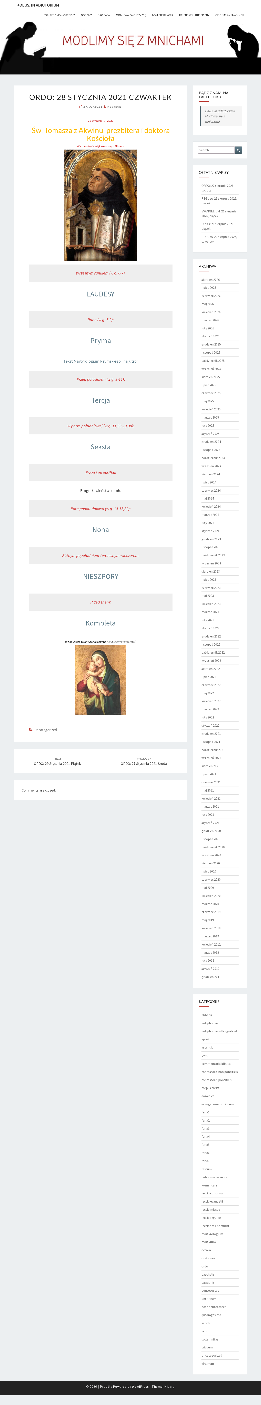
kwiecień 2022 (211, 701)
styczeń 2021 (210, 823)
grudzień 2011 (211, 977)
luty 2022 (207, 717)
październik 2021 (213, 750)
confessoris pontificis (216, 1080)
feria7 (205, 1161)
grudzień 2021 (211, 733)
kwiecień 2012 (211, 944)
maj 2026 (207, 304)
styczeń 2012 (210, 969)
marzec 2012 (210, 952)
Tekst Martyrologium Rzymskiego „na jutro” (100, 361)
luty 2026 (207, 328)
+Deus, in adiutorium (38, 5)
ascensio (207, 1047)
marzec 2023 (210, 612)
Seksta (101, 446)
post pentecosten (214, 1307)
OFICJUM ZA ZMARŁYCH (229, 15)
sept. (204, 1331)
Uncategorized (45, 729)
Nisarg (169, 1386)
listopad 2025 (210, 352)
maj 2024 (207, 498)
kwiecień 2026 (211, 312)
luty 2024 (207, 523)
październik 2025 (213, 361)
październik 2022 (213, 652)
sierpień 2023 (210, 571)
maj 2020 (207, 888)
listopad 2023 (210, 547)
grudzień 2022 (211, 636)
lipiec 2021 (208, 774)
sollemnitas (209, 1339)
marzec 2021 (210, 806)
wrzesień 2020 (211, 855)
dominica (207, 1096)
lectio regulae (211, 1218)
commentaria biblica (216, 1064)
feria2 (205, 1120)
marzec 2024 (210, 515)
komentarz (209, 1185)
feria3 (205, 1128)
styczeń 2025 (210, 434)
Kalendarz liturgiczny (194, 15)
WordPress (140, 1386)
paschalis (208, 1274)
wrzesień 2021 (211, 758)
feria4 (205, 1136)
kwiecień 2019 (211, 928)
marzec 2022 (210, 709)
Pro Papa (104, 15)
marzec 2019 (210, 936)
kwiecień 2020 (211, 896)
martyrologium (212, 1234)
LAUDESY (100, 293)
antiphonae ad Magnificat (219, 1031)
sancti (205, 1323)
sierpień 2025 (210, 377)
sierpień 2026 (210, 280)
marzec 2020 (210, 904)
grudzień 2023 (211, 539)
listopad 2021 (210, 742)
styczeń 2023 (210, 628)
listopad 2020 (210, 839)
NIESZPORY (100, 576)
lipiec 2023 (208, 579)
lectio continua (212, 1193)
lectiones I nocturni (215, 1226)
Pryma (100, 340)
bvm (204, 1055)
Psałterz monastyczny (59, 15)
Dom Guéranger (162, 15)
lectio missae (210, 1209)
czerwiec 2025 (211, 393)
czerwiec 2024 (211, 490)
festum (206, 1169)
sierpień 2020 (210, 863)
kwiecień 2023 (211, 604)
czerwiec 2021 (211, 782)
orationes (208, 1258)
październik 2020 (213, 847)
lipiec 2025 (208, 385)
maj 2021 (207, 790)
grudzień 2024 (211, 442)
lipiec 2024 (208, 482)
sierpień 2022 (210, 669)
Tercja (100, 400)
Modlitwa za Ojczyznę (131, 15)
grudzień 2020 (211, 831)
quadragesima (211, 1315)
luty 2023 (207, 620)
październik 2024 (213, 458)
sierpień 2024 (210, 474)
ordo (204, 1266)
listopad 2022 (210, 644)
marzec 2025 (210, 417)
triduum (207, 1347)
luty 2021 (207, 814)
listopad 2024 (210, 450)
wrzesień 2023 (211, 563)
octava (206, 1250)
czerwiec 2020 (211, 879)
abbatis (206, 1015)
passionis (208, 1282)
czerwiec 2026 (211, 296)
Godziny (86, 15)
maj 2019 (207, 920)
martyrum (208, 1242)
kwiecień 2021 (211, 798)
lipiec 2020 (208, 871)
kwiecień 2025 (211, 409)
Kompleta (100, 623)
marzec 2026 (210, 320)
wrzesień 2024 (211, 466)
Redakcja (114, 106)
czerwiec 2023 (211, 588)
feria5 (205, 1145)
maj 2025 (207, 401)
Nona (100, 529)
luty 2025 (207, 425)
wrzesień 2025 (211, 369)
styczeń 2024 (210, 531)
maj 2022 (207, 693)
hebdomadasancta (214, 1177)
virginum (207, 1363)
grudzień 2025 (211, 344)
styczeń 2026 (210, 336)
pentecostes (210, 1290)
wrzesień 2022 (211, 660)
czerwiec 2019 (211, 912)
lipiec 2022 (208, 677)
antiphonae (209, 1023)
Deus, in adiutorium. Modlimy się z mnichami (220, 116)
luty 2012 (207, 960)
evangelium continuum (217, 1104)
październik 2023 (213, 555)
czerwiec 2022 (211, 685)
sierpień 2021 (210, 766)
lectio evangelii (212, 1201)
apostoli (207, 1039)
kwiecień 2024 (211, 506)
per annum (209, 1299)
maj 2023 (207, 596)
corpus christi (210, 1088)
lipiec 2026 (208, 287)
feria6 (205, 1153)
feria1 (205, 1112)
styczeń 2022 (210, 725)
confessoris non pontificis (219, 1072)
